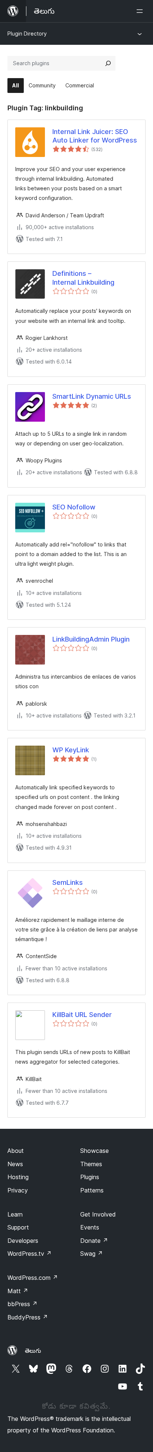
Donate (94, 1240)
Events (89, 1227)
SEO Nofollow (73, 507)
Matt (17, 1291)
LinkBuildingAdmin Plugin (91, 639)
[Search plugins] (108, 63)
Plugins (89, 1177)
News (15, 1164)
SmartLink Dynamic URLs (91, 396)
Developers (22, 1240)
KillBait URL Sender (82, 1014)
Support (18, 1227)
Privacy (17, 1190)
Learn (15, 1214)
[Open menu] (141, 11)
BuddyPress (27, 1317)
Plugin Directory (27, 33)
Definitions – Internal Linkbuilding (83, 278)
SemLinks (67, 882)
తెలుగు (33, 1350)
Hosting (18, 1177)
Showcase (94, 1150)
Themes (91, 1164)
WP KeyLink (70, 750)
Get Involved (98, 1214)
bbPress (22, 1304)
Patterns (92, 1190)
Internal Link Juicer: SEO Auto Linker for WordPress (94, 136)
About (15, 1150)
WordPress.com (32, 1277)
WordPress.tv (29, 1253)
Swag (91, 1253)
